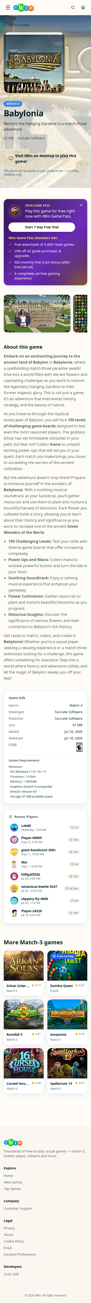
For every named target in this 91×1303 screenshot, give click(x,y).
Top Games (12, 1188)
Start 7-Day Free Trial (42, 227)
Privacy (9, 1228)
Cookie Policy (14, 1241)
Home (8, 1175)
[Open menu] (8, 7)
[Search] (73, 7)
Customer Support (18, 1208)
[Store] (83, 7)
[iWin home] (23, 7)
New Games (13, 1182)
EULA (8, 1248)
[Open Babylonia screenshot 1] (37, 313)
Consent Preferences (20, 1254)
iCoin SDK (11, 1274)
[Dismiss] (81, 205)
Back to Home (19, 25)
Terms (8, 1234)
